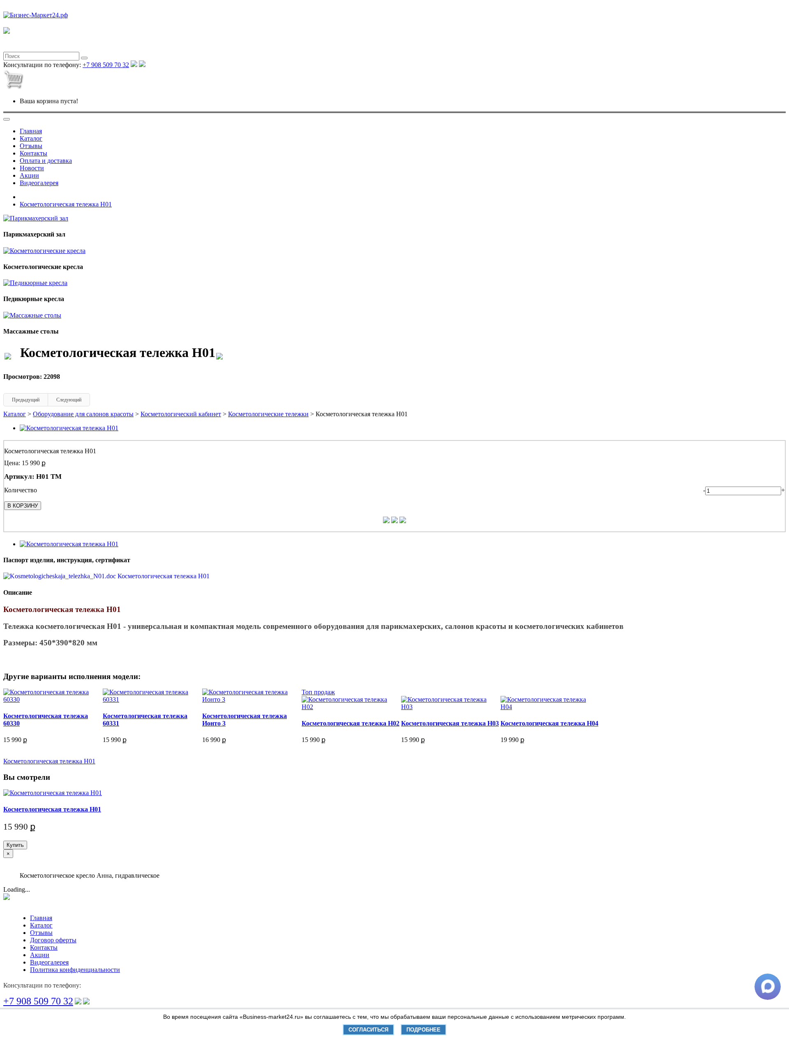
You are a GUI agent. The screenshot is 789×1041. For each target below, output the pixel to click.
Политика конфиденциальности (75, 969)
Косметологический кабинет (181, 413)
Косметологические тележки (268, 413)
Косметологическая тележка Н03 (450, 723)
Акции (29, 175)
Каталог (31, 138)
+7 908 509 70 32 (106, 64)
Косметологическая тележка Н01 (66, 204)
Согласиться (368, 1030)
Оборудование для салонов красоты (83, 413)
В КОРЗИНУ (22, 506)
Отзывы (31, 145)
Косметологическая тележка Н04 (549, 723)
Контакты (33, 153)
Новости (32, 168)
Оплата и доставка (46, 160)
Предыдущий (25, 400)
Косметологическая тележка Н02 (350, 723)
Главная (31, 131)
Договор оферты (53, 940)
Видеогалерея (39, 182)
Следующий (68, 400)
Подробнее (423, 1030)
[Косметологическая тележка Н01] (69, 427)
